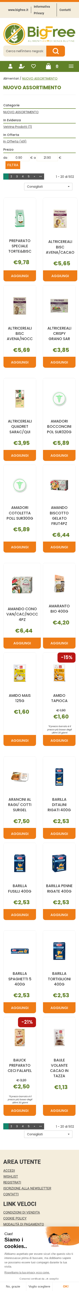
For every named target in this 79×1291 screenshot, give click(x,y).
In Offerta (15, 141)
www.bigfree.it (18, 10)
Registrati (12, 1182)
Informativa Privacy (42, 10)
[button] (48, 186)
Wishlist (10, 1177)
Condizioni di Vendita (21, 1212)
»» (40, 176)
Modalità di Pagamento (23, 1224)
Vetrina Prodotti (17, 127)
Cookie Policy (15, 1218)
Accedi (9, 1171)
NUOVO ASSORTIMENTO (21, 112)
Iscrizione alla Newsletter (27, 1188)
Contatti (65, 10)
